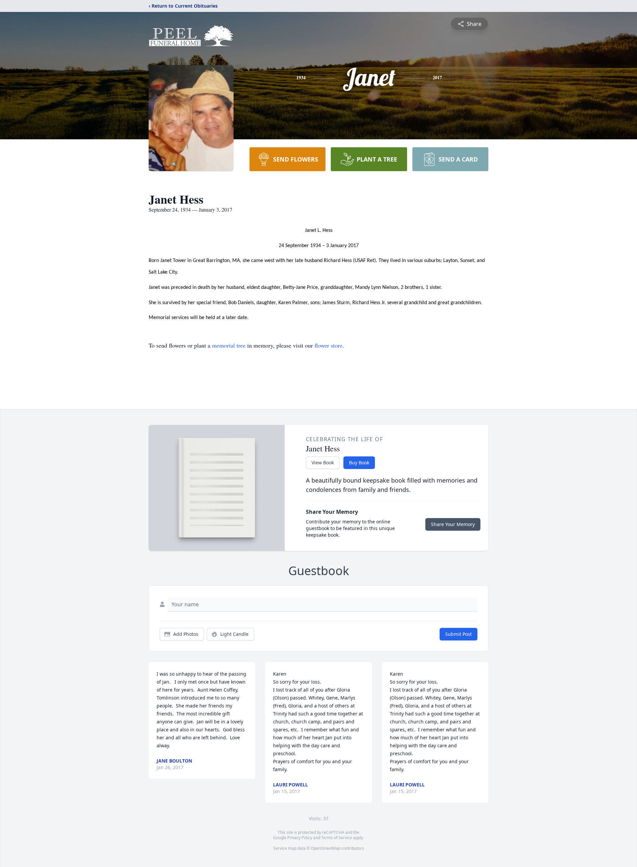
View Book (323, 462)
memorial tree (229, 345)
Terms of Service (336, 837)
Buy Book (359, 462)
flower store (328, 345)
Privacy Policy (299, 837)
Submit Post (458, 634)
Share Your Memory (453, 524)
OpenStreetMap (325, 848)
